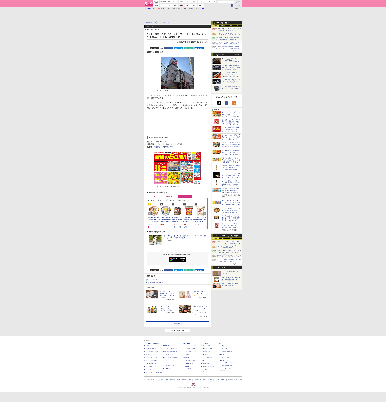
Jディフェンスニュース (209, 348)
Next (204, 213)
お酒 (184, 8)
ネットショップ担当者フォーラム (172, 348)
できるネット (149, 369)
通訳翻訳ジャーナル (208, 351)
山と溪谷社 (186, 358)
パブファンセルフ (225, 357)
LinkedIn (200, 48)
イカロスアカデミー (208, 358)
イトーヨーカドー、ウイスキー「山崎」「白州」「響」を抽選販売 (167, 308)
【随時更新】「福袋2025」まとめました (198, 293)
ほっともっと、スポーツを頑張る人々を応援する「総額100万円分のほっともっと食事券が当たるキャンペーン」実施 (231, 124)
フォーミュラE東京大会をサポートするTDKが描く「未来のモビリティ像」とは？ (231, 67)
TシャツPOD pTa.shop (227, 363)
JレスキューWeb (207, 355)
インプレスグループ (220, 379)
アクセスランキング (222, 23)
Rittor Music (186, 343)
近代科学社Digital (190, 369)
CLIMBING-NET (189, 363)
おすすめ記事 (220, 267)
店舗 (169, 8)
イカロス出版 (204, 343)
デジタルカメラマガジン (153, 366)
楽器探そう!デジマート (191, 348)
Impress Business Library (170, 351)
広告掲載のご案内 (175, 379)
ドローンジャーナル (151, 358)
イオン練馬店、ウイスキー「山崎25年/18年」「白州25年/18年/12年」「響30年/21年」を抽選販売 (227, 39)
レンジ (200, 197)
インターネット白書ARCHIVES (154, 372)
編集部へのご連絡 (186, 379)
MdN (202, 361)
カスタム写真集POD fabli (228, 366)
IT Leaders (149, 355)
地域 (197, 8)
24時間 (223, 25)
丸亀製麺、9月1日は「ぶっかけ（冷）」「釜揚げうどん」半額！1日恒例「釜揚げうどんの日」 (228, 30)
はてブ (180, 48)
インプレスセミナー (168, 355)
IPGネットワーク (223, 360)
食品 (174, 8)
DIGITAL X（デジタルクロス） (171, 358)
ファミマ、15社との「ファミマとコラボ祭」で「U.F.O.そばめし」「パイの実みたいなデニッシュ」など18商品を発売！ (231, 116)
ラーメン (185, 197)
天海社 (222, 345)
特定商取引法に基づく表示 (235, 379)
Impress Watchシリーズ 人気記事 (227, 236)
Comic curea (224, 348)
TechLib (205, 372)
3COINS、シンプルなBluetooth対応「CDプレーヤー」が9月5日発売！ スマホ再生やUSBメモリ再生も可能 (228, 243)
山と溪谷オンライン (190, 360)
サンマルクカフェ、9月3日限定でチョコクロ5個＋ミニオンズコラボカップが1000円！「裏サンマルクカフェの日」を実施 (228, 35)
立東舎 (187, 355)
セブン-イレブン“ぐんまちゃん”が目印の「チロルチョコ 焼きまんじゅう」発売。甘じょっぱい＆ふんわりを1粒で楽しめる (231, 227)
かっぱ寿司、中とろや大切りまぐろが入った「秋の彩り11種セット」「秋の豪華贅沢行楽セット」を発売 (228, 48)
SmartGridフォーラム (169, 345)
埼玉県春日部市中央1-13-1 (163, 147)
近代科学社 (186, 366)
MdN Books (206, 363)
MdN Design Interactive (209, 366)
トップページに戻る (177, 330)
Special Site (220, 55)
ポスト (155, 48)
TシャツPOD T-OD (190, 351)
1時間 (215, 25)
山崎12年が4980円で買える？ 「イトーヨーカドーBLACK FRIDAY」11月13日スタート (199, 310)
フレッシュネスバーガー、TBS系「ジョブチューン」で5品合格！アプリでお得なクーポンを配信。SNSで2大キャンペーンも (231, 162)
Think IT (148, 345)
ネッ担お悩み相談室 (151, 361)
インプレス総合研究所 (152, 351)
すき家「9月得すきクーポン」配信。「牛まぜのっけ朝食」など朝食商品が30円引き (231, 202)
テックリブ (204, 369)
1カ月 (238, 25)
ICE (220, 343)
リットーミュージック (191, 345)
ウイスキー (169, 197)
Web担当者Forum (151, 348)
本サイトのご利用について (151, 379)
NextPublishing (167, 369)
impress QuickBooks (226, 351)
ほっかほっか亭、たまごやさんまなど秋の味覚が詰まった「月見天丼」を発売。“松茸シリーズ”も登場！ (228, 43)
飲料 (179, 8)
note (190, 48)
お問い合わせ (164, 379)
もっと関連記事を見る (176, 324)
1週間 (230, 25)
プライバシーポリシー (200, 379)
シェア (170, 48)
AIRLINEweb (206, 345)
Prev (150, 213)
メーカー (191, 8)
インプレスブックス (168, 366)
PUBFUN (221, 355)
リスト (161, 48)
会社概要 (210, 379)
